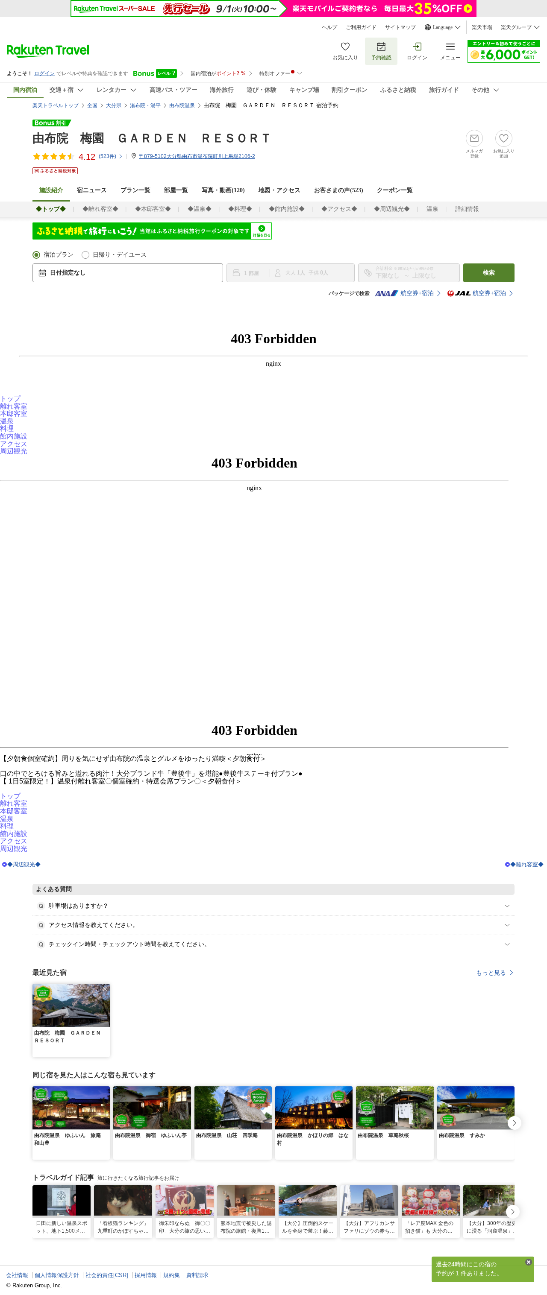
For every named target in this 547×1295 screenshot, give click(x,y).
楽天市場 (482, 27)
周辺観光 (13, 451)
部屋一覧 (176, 190)
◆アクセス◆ (339, 209)
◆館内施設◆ (287, 209)
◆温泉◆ (200, 209)
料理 (7, 428)
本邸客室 (13, 413)
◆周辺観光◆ (392, 209)
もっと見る (491, 972)
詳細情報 (467, 209)
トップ (10, 398)
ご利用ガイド (361, 27)
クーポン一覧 (395, 190)
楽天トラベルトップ (55, 105)
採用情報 (146, 1275)
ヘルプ (329, 27)
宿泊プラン (59, 254)
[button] (105, 989)
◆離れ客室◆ (100, 209)
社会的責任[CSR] (106, 1275)
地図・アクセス (279, 190)
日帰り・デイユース (120, 254)
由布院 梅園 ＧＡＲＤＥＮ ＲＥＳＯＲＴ (152, 138)
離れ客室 (13, 406)
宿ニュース (92, 190)
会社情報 (17, 1275)
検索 (489, 272)
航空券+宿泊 (417, 293)
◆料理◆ (240, 209)
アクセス (13, 443)
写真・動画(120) (223, 190)
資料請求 (197, 1275)
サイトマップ (400, 27)
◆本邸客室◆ (153, 209)
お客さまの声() (338, 190)
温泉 (432, 209)
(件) (107, 156)
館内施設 (13, 436)
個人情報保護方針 (57, 1275)
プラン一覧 (135, 190)
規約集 (171, 1275)
